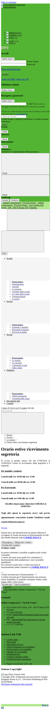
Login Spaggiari (22, 114)
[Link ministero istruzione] (13, 5)
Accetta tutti (10, 545)
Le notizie (11, 440)
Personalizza (7, 542)
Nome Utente (32, 61)
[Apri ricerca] (28, 220)
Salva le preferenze (22, 585)
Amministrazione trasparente (19, 659)
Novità (9, 437)
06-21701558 (16, 612)
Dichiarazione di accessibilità (19, 649)
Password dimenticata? (11, 69)
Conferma (14, 200)
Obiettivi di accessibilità (17, 652)
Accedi (5, 48)
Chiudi (4, 132)
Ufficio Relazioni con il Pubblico (21, 647)
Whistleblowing (13, 654)
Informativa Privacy (15, 644)
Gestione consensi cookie (17, 657)
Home (9, 435)
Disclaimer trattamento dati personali (16, 684)
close (4, 254)
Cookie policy (13, 639)
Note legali (11, 642)
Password (31, 64)
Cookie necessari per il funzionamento (17, 574)
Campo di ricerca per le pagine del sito (17, 408)
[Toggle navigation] (22, 241)
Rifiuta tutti (23, 542)
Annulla (5, 200)
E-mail (30, 104)
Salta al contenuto (8, 2)
